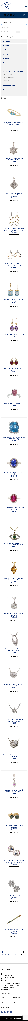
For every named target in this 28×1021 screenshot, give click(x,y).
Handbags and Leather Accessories (13, 71)
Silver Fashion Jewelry (9, 85)
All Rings (5, 54)
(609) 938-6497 (10, 987)
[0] (23, 15)
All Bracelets (6, 41)
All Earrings (6, 45)
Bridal (4, 63)
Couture (5, 67)
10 (8, 954)
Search (18, 31)
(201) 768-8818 (10, 977)
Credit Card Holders (9, 77)
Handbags (6, 80)
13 (18, 954)
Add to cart (13, 130)
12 (15, 954)
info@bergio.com (7, 980)
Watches (5, 94)
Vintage (5, 89)
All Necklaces (7, 50)
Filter (24, 28)
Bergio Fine (6, 58)
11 (11, 954)
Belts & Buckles (8, 74)
